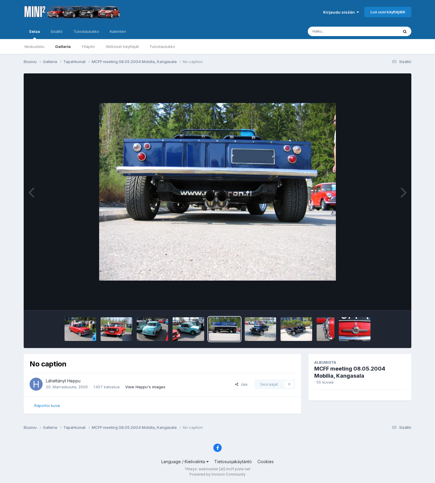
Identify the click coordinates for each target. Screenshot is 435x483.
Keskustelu (34, 46)
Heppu (73, 380)
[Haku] (404, 31)
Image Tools (387, 299)
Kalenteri (118, 31)
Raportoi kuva (47, 405)
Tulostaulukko (162, 46)
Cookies (265, 461)
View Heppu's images (145, 386)
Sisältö (57, 31)
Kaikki (385, 31)
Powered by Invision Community (217, 474)
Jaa (242, 384)
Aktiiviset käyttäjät (122, 46)
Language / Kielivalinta (183, 461)
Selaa (34, 31)
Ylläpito (88, 46)
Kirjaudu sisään (340, 12)
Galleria (63, 46)
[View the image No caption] (80, 329)
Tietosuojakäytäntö (233, 461)
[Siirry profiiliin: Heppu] (36, 384)
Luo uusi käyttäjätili (387, 11)
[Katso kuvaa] (217, 192)
